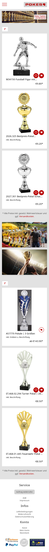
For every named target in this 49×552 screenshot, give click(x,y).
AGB (24, 498)
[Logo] (35, 4)
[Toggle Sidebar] (4, 4)
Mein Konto (24, 530)
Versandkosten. (26, 216)
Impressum (24, 500)
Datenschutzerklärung (24, 516)
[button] (5, 29)
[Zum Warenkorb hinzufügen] (41, 75)
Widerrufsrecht (24, 514)
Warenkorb (24, 533)
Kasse (24, 528)
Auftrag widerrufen (24, 492)
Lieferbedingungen (24, 511)
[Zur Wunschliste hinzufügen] (35, 75)
